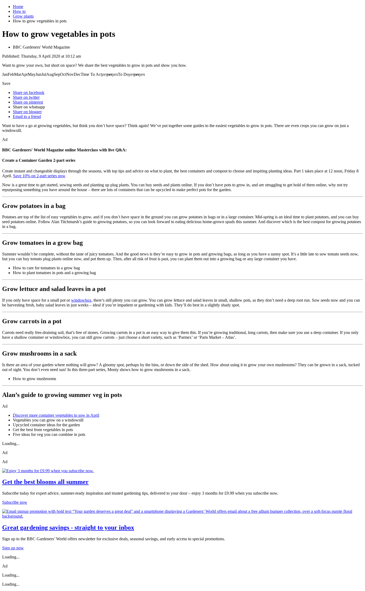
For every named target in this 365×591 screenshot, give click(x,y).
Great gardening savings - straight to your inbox (68, 527)
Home (18, 6)
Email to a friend (27, 116)
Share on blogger (27, 111)
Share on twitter (26, 97)
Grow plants (23, 16)
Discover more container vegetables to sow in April (56, 415)
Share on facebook (28, 92)
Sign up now (13, 548)
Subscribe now (14, 502)
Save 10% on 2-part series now (39, 176)
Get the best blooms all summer (45, 481)
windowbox (81, 300)
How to (19, 11)
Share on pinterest (28, 102)
